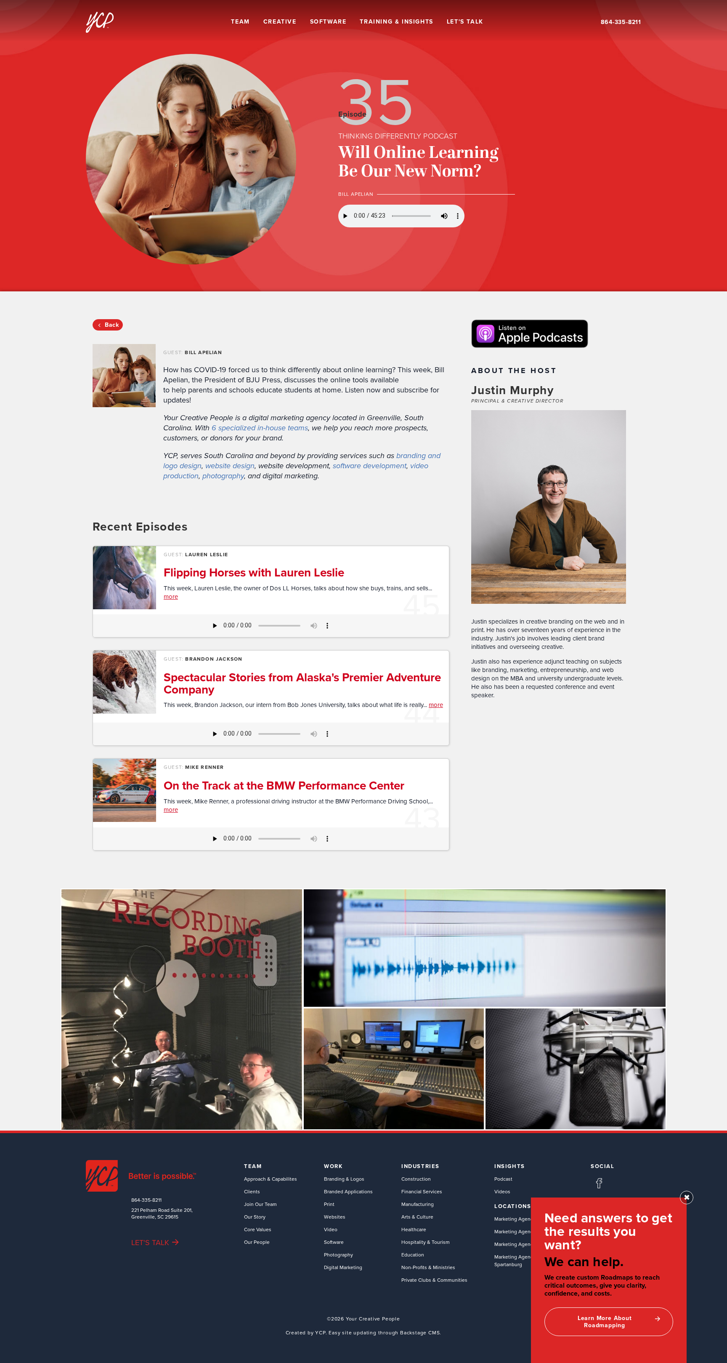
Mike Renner (204, 767)
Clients (252, 1191)
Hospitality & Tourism (425, 1242)
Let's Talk (465, 22)
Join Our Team (260, 1204)
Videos (502, 1191)
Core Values (257, 1229)
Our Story (254, 1216)
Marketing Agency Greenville (527, 1218)
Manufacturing (417, 1204)
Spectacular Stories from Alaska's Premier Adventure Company (302, 683)
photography (223, 475)
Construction (416, 1178)
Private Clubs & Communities (434, 1279)
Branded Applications (348, 1191)
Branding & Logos (344, 1178)
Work (333, 1166)
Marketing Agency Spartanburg (515, 1260)
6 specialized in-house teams (260, 427)
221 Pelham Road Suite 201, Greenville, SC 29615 (162, 1213)
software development (369, 465)
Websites (334, 1216)
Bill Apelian (203, 352)
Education (412, 1254)
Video (330, 1229)
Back (112, 324)
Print (329, 1204)
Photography (338, 1254)
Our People (257, 1242)
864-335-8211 (621, 22)
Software (334, 1242)
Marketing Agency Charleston (528, 1244)
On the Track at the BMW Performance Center (284, 785)
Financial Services (421, 1191)
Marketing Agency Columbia (526, 1231)
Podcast (503, 1178)
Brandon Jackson (213, 658)
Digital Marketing (343, 1267)
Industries (420, 1166)
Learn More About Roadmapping (605, 1321)
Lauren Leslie (206, 554)
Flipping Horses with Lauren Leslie (254, 572)
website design (230, 465)
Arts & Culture (417, 1216)
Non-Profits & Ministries (428, 1267)
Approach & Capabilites (270, 1178)
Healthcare (413, 1229)
